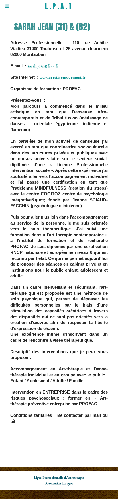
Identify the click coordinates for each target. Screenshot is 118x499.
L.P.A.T (59, 6)
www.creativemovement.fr (63, 77)
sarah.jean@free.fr (43, 65)
